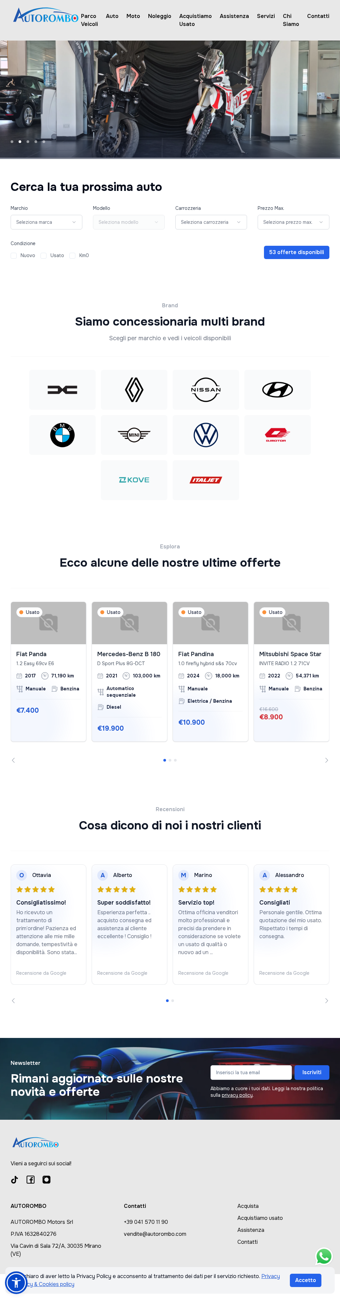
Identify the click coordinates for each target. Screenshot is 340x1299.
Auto (112, 16)
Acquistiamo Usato (195, 20)
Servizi (266, 16)
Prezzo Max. (271, 208)
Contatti (318, 16)
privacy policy (237, 1095)
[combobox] (46, 222)
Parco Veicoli (89, 20)
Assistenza (234, 16)
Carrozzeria (188, 208)
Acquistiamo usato (260, 1218)
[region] (170, 682)
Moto (133, 16)
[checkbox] (14, 256)
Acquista (248, 1206)
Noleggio (159, 16)
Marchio (19, 208)
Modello (101, 208)
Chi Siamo (291, 20)
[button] (16, 1282)
